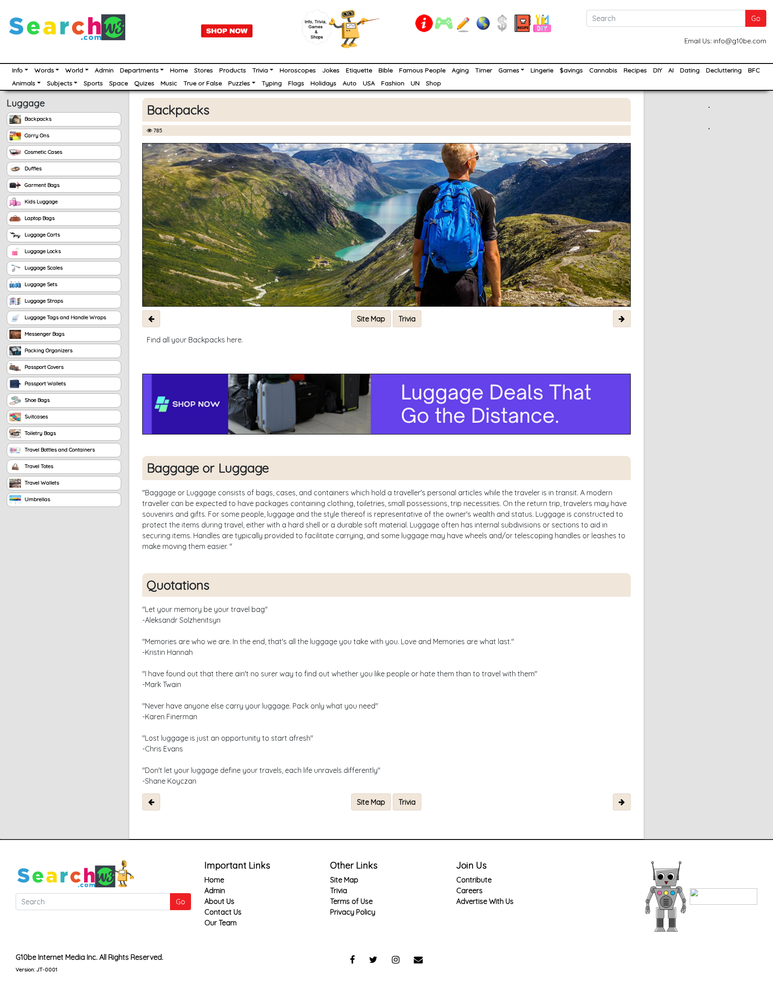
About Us (219, 901)
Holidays (323, 83)
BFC (754, 70)
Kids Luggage (40, 201)
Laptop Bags (39, 218)
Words (44, 70)
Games (508, 70)
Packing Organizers (47, 350)
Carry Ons (36, 135)
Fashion (392, 83)
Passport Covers (43, 366)
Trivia (260, 70)
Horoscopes (298, 70)
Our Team (220, 922)
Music (169, 83)
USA (369, 83)
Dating (690, 70)
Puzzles (239, 83)
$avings (571, 70)
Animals (23, 83)
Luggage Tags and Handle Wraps (64, 317)
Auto (350, 83)
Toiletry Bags (39, 433)
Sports (93, 83)
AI (671, 70)
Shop (433, 83)
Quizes (144, 83)
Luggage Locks (42, 251)
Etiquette (359, 70)
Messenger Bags (43, 333)
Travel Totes (38, 466)
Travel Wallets (41, 482)
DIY (657, 70)
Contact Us (223, 911)
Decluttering (724, 70)
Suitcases (35, 416)
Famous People (422, 70)
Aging (460, 70)
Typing (272, 83)
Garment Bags (41, 184)
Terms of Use (351, 901)
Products (232, 70)
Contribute (474, 879)
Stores (203, 70)
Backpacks (37, 118)
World (74, 70)
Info (17, 70)
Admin (104, 70)
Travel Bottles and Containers (59, 449)
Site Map (344, 879)
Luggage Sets (40, 284)
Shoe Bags (36, 400)
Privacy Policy (352, 911)
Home (179, 70)
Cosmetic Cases (42, 151)
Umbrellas (36, 499)
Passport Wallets (44, 383)
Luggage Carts (41, 234)
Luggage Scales (43, 267)
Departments (139, 70)
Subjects (59, 83)
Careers (469, 890)
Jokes (331, 70)
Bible (385, 70)
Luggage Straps (43, 300)
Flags (296, 83)
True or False (202, 83)
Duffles (32, 168)
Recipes (635, 70)
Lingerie (542, 70)
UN (415, 83)
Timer (483, 70)
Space (118, 83)
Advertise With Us (485, 901)
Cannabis (603, 70)
